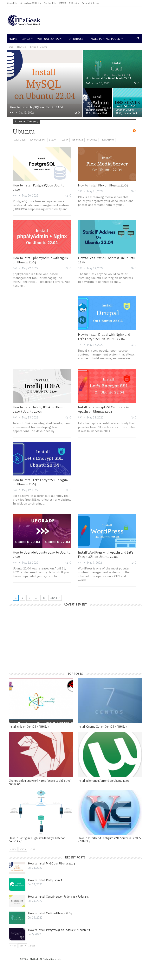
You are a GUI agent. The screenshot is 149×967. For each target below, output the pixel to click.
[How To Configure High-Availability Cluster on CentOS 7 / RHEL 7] (41, 812)
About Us (12, 3)
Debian (52, 140)
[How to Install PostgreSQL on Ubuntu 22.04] (42, 164)
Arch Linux (19, 140)
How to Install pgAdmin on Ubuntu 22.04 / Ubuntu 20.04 (96, 110)
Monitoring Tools (105, 39)
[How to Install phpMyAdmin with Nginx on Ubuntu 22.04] (42, 237)
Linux (26, 39)
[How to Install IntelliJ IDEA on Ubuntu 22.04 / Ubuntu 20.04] (42, 386)
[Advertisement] (97, 20)
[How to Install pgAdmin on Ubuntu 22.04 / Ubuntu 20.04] (97, 102)
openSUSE (92, 140)
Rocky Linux (107, 140)
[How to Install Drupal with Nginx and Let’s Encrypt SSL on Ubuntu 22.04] (107, 313)
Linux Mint (77, 140)
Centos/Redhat (37, 140)
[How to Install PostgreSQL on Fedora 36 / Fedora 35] (17, 934)
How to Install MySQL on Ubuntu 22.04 (36, 107)
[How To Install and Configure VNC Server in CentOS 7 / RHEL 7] (110, 812)
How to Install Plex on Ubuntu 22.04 (103, 185)
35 (43, 597)
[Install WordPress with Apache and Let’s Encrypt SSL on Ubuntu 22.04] (107, 531)
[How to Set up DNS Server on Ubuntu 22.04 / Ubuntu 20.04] (127, 102)
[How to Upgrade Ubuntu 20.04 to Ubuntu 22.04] (42, 531)
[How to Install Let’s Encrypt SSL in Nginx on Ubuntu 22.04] (42, 458)
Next (54, 597)
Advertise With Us (30, 3)
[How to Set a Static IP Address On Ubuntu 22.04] (107, 237)
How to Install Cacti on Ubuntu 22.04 (108, 78)
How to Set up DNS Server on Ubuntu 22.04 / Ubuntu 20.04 (126, 110)
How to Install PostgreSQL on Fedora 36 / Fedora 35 (59, 930)
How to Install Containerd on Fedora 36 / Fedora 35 (58, 896)
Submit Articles (90, 3)
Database (76, 39)
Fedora (64, 140)
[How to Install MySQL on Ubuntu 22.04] (45, 83)
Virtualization (49, 39)
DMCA (62, 3)
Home (13, 39)
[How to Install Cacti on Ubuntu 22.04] (112, 69)
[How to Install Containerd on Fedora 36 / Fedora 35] (17, 901)
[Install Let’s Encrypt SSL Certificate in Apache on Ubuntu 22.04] (107, 386)
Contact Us (50, 3)
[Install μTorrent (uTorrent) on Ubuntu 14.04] (110, 754)
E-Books (74, 3)
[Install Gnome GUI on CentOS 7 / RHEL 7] (110, 700)
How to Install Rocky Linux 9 (45, 880)
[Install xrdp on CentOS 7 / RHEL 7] (41, 700)
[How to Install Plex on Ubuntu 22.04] (107, 164)
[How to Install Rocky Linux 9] (17, 884)
